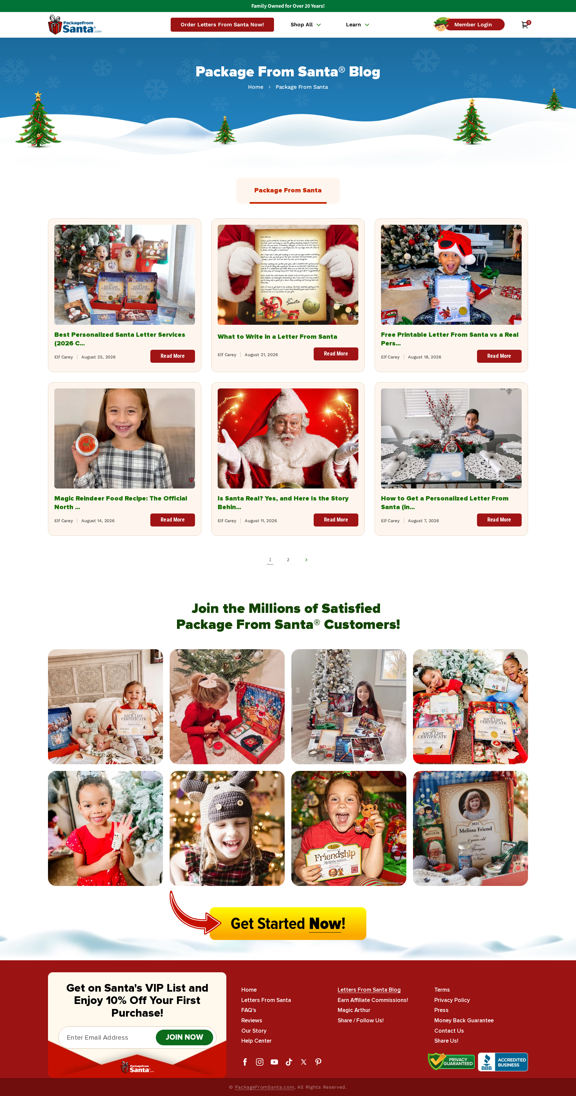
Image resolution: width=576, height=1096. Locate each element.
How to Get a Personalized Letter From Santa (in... (445, 502)
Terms (442, 990)
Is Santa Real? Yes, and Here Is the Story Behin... (283, 502)
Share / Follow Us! (361, 1020)
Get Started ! (288, 923)
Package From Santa (302, 87)
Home (255, 87)
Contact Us (449, 1030)
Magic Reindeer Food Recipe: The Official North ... (120, 502)
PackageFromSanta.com (264, 1087)
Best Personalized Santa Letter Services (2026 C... (119, 339)
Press (441, 1010)
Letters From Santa (266, 1000)
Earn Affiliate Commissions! (373, 1000)
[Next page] (306, 560)
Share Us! (446, 1040)
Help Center (256, 1040)
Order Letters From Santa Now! (222, 24)
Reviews (251, 1020)
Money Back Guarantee (464, 1020)
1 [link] (270, 559)
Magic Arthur (354, 1010)
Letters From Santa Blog (369, 990)
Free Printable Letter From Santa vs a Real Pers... (450, 339)
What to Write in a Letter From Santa (277, 337)
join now (184, 1037)
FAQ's (248, 1010)
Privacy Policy (452, 1000)
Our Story (254, 1030)
